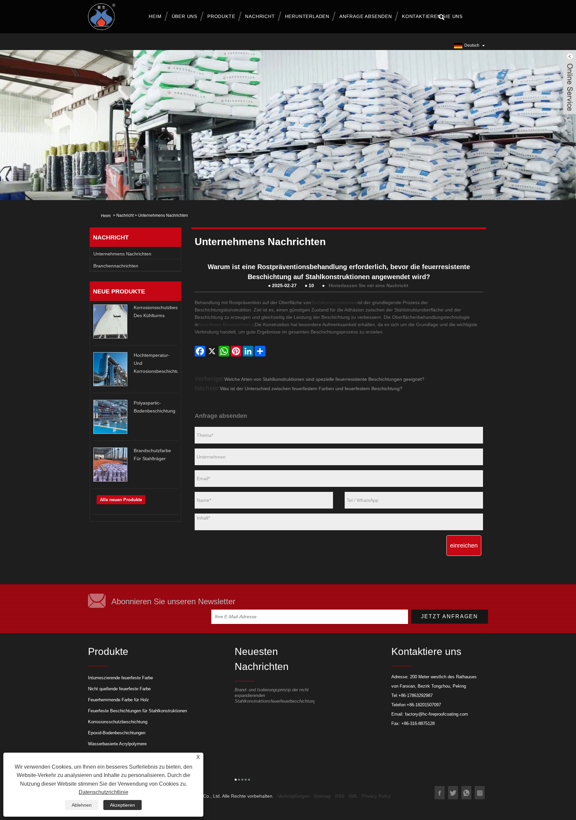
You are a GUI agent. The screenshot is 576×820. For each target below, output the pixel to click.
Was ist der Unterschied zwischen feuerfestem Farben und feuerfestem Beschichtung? (311, 388)
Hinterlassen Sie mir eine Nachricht (368, 285)
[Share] (260, 351)
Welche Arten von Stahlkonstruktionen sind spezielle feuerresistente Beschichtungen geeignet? (324, 379)
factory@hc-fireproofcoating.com (436, 714)
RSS (339, 796)
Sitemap (322, 796)
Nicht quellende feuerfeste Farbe (119, 688)
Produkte (221, 16)
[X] (212, 351)
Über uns (184, 16)
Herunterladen (307, 16)
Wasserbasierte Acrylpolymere (117, 743)
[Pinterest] (236, 351)
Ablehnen (82, 805)
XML (353, 796)
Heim (155, 16)
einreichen (464, 545)
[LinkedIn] (248, 351)
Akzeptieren (122, 805)
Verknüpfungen (294, 796)
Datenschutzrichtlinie (103, 792)
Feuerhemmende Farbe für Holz (118, 699)
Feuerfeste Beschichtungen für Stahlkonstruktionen (137, 710)
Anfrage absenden (365, 16)
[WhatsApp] (224, 351)
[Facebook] (200, 351)
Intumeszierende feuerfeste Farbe (120, 677)
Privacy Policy (376, 796)
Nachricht (260, 16)
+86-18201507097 (424, 704)
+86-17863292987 (415, 695)
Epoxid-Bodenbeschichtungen (116, 732)
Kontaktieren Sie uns (432, 16)
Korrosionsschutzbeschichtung (117, 721)
